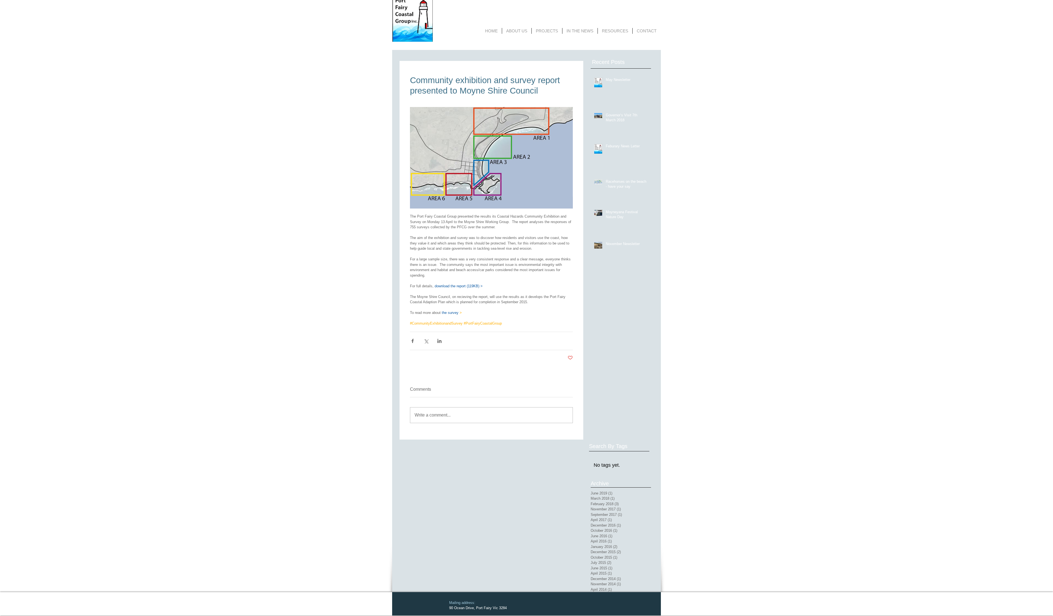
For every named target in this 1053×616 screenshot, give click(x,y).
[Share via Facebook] (412, 341)
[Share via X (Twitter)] (426, 341)
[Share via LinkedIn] (439, 341)
